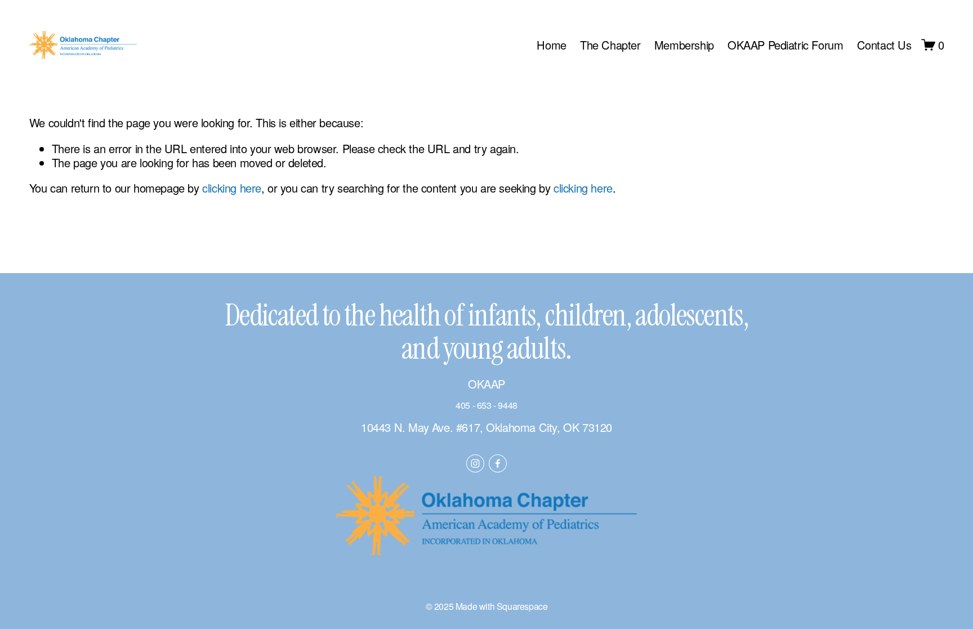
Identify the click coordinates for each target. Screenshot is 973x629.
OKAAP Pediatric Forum (785, 45)
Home (551, 45)
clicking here (231, 188)
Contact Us (884, 45)
